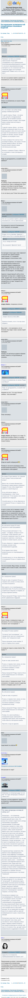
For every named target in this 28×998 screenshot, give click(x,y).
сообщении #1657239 (13, 56)
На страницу (3, 33)
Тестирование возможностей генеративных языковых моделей (13, 26)
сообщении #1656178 (14, 308)
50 (22, 33)
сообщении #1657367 (14, 377)
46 (16, 33)
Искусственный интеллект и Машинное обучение (12, 991)
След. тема (9, 41)
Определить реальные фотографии (11, 766)
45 (15, 33)
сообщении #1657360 (18, 214)
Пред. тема (3, 41)
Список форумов (5, 990)
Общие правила (22, 995)
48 (19, 33)
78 (24, 33)
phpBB (8, 997)
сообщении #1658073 (14, 790)
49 (20, 33)
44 (13, 33)
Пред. (8, 33)
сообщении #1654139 (15, 312)
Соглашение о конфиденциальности (10, 995)
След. (2, 37)
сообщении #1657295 (14, 231)
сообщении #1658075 (14, 952)
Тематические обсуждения (16, 990)
